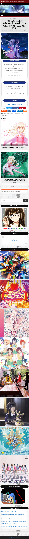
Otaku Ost (14, 240)
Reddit (4, 110)
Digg (15, 110)
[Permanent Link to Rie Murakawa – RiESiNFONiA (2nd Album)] (14, 412)
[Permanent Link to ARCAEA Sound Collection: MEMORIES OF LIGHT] (14, 323)
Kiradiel (3, 511)
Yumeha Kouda (4, 115)
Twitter (9, 108)
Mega (8, 104)
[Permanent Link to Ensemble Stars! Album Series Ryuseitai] (14, 265)
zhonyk (5, 30)
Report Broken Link (11, 511)
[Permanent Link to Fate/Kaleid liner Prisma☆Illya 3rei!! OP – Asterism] (14, 133)
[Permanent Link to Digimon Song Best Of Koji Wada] (14, 441)
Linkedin (20, 110)
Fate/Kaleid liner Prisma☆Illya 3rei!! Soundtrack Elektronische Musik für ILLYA (14, 180)
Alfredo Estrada (5, 514)
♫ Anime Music (15, 18)
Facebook (16, 108)
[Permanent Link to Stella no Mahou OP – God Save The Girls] (14, 353)
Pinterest (23, 108)
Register (5, 228)
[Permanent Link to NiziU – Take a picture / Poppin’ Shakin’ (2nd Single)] (14, 469)
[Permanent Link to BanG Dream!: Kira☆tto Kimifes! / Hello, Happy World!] (14, 294)
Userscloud (19, 104)
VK (10, 110)
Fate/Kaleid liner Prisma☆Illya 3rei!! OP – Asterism (14, 148)
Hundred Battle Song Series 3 (17, 514)
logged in (9, 191)
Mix (26, 110)
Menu (4, 4)
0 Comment (24, 145)
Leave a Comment (19, 30)
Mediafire (13, 104)
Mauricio (3, 517)
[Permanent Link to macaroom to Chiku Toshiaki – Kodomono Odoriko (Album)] (14, 383)
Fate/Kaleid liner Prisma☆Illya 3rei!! (15, 113)
